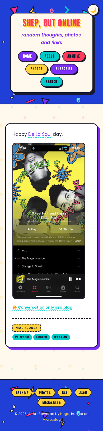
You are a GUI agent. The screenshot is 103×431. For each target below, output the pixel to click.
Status (60, 337)
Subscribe (64, 68)
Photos (36, 68)
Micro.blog (51, 402)
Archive (73, 56)
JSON (83, 392)
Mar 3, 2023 (27, 328)
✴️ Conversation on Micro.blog (42, 307)
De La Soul (40, 134)
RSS (65, 392)
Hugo (64, 413)
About (49, 56)
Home (27, 56)
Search (51, 81)
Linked (41, 337)
